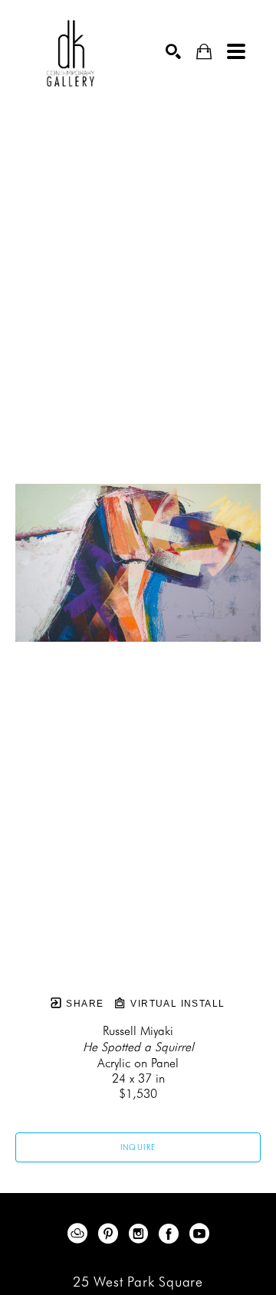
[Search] (173, 51)
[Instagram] (141, 1234)
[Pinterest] (110, 1234)
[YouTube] (199, 1234)
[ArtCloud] (80, 1234)
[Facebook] (171, 1234)
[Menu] (236, 51)
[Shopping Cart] (204, 52)
